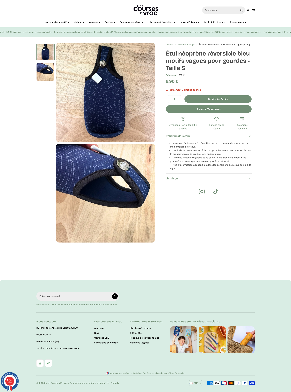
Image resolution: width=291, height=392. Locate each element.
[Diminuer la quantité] (169, 99)
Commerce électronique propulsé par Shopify (94, 383)
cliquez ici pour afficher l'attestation (170, 373)
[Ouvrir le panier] (253, 10)
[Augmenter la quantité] (180, 99)
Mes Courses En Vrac (57, 383)
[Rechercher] (241, 10)
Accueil (169, 44)
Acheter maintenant (209, 109)
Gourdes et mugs (186, 44)
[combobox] (223, 10)
